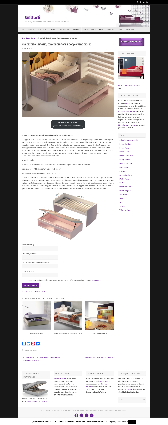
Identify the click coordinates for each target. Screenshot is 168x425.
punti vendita (105, 381)
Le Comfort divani (125, 175)
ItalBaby (122, 171)
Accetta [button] (132, 422)
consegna (128, 389)
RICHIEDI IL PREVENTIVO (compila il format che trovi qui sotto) (68, 124)
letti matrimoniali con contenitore (37, 402)
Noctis (121, 183)
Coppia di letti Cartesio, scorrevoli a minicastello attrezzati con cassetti (41, 359)
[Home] (23, 38)
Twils (121, 202)
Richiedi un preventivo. (33, 291)
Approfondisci (122, 422)
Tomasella (123, 195)
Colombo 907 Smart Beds (128, 140)
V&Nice (122, 206)
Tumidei (122, 198)
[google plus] (140, 2)
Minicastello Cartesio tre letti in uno (98, 358)
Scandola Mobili (125, 187)
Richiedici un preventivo (127, 125)
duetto (26, 350)
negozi (127, 103)
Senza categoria (125, 191)
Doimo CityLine (125, 144)
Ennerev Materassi (126, 156)
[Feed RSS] (147, 2)
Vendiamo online (60, 378)
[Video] (143, 2)
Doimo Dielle (30, 38)
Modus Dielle (124, 179)
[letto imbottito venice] (131, 46)
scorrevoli (33, 350)
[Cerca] (144, 400)
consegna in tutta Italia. (126, 111)
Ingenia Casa (123, 167)
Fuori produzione (125, 163)
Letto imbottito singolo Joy (128, 86)
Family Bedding (125, 160)
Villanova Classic (125, 210)
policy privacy (96, 280)
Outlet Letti (32, 17)
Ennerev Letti (124, 152)
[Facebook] (137, 2)
